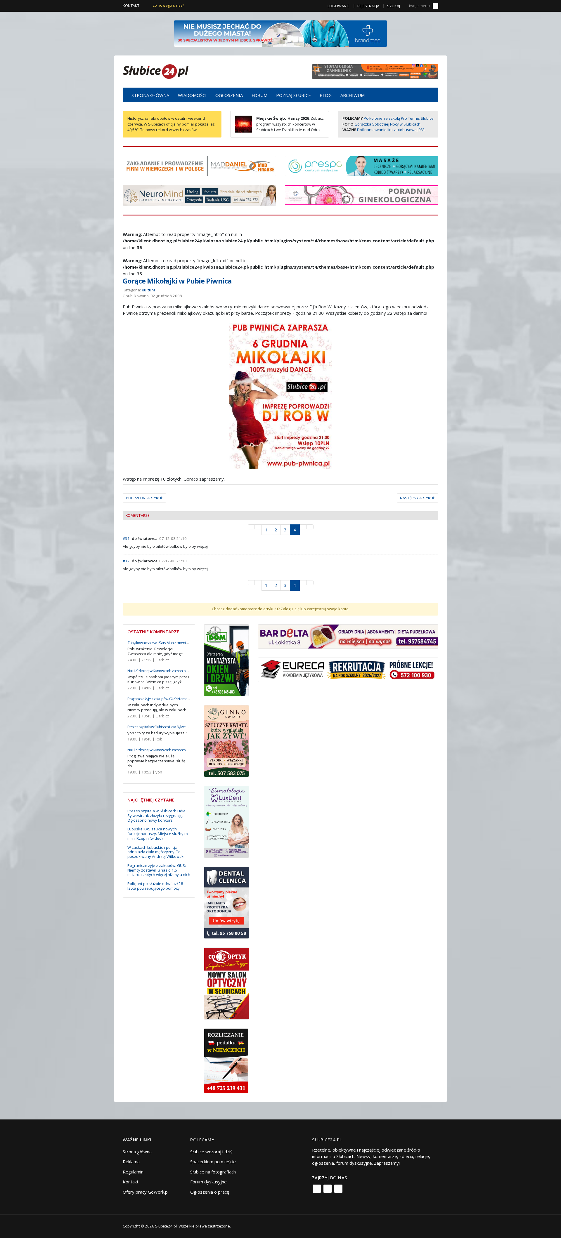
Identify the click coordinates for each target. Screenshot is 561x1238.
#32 (126, 561)
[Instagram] (327, 1189)
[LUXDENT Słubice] (226, 821)
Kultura (148, 290)
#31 (126, 538)
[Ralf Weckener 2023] (226, 1060)
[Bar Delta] (348, 636)
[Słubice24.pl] (155, 70)
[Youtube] (338, 1189)
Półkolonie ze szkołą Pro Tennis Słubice (399, 118)
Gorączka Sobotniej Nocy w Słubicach (387, 124)
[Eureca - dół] (348, 669)
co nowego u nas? (168, 5)
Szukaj (393, 5)
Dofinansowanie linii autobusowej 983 (391, 129)
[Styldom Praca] (226, 660)
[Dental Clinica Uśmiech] (226, 902)
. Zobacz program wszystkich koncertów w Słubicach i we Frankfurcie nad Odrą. (290, 124)
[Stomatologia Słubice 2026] (375, 71)
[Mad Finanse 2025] (199, 165)
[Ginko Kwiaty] (226, 740)
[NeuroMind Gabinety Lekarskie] (199, 195)
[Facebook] (317, 1189)
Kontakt (131, 5)
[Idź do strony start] (251, 526)
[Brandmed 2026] (280, 33)
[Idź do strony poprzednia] (258, 526)
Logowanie (338, 5)
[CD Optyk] (226, 983)
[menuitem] (150, 95)
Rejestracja (368, 5)
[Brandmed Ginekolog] (361, 194)
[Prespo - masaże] (361, 165)
